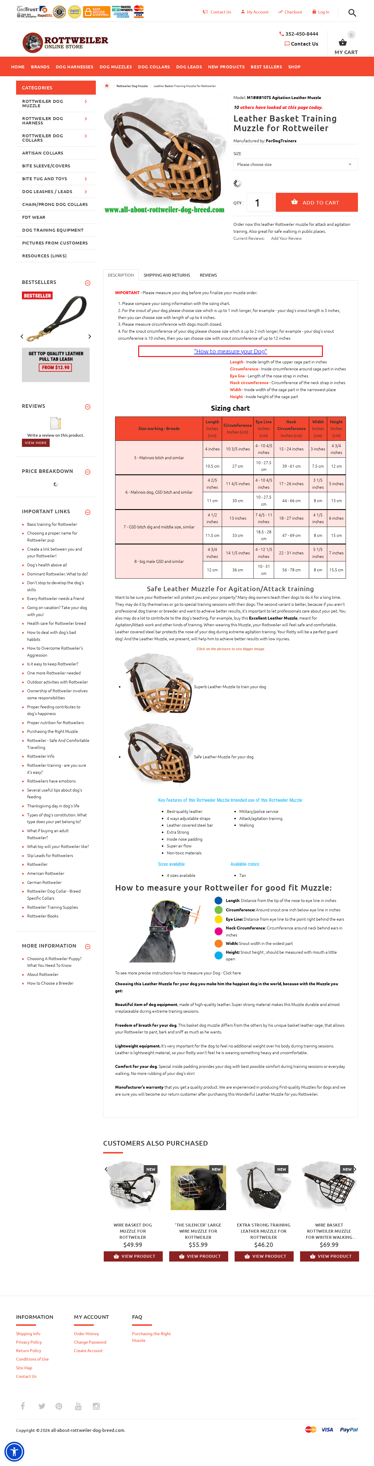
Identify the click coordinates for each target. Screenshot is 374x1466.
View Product (138, 1256)
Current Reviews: (248, 238)
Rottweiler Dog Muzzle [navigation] (132, 86)
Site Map (24, 1367)
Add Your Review (286, 238)
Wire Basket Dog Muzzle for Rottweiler (133, 1230)
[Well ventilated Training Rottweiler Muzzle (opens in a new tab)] (159, 686)
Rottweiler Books (42, 916)
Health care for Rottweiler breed (56, 623)
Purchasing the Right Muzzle (52, 731)
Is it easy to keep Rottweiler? (52, 664)
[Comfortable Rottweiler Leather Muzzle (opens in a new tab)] (159, 756)
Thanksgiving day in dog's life (53, 806)
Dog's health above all (47, 565)
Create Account (88, 1350)
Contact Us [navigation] (221, 11)
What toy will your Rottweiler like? (58, 846)
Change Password (90, 1341)
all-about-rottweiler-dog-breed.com (87, 1430)
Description (121, 274)
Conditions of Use (32, 1358)
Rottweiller (37, 864)
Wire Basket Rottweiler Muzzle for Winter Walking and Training (329, 1230)
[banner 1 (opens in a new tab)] (56, 336)
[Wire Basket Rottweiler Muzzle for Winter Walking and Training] (329, 1188)
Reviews (208, 274)
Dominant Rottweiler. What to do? (57, 574)
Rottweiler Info (40, 756)
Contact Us (304, 43)
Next (355, 1168)
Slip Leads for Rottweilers (50, 855)
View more (36, 442)
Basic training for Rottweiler (52, 524)
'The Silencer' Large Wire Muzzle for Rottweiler (198, 1230)
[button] (351, 13)
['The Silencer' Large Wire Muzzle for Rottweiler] (198, 1188)
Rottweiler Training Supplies (52, 907)
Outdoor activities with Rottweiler (57, 682)
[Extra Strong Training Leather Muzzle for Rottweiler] (264, 1188)
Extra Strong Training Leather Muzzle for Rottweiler (264, 1230)
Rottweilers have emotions (51, 781)
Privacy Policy (29, 1341)
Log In (323, 11)
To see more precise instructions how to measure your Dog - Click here (178, 973)
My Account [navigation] (258, 11)
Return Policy (28, 1350)
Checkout (293, 11)
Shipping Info (28, 1333)
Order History (86, 1333)
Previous (106, 1168)
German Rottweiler (44, 882)
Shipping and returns (167, 274)
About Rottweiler (42, 974)
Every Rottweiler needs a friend (55, 598)
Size (237, 153)
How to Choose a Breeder (50, 983)
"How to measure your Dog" (230, 351)
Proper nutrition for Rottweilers (55, 722)
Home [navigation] (107, 86)
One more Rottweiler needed (54, 673)
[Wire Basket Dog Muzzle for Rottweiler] (133, 1188)
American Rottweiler (45, 873)
